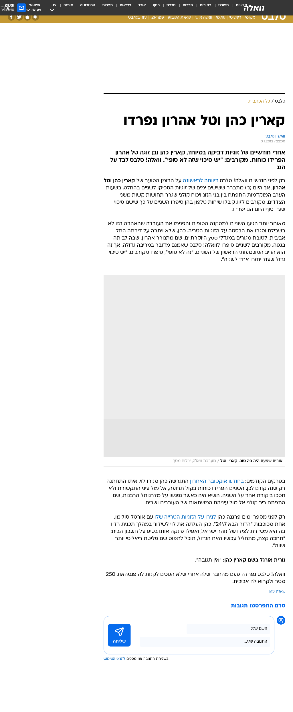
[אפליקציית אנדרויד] (35, 17)
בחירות (205, 5)
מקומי (250, 17)
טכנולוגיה (87, 5)
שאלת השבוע (179, 17)
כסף (156, 5)
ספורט (223, 5)
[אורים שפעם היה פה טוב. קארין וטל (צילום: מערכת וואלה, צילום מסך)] (194, 370)
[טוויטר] (19, 17)
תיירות (107, 5)
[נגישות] (7, 7)
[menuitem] (220, 8)
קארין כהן (277, 591)
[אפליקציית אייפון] (27, 17)
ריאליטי (235, 17)
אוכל (142, 5)
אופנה (68, 5)
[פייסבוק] (11, 17)
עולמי (220, 17)
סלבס (171, 5)
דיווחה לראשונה (200, 181)
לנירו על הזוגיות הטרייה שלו (185, 517)
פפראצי (157, 17)
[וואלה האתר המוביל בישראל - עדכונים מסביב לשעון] (254, 8)
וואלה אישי (203, 17)
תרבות (188, 5)
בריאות (125, 5)
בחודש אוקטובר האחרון (217, 481)
